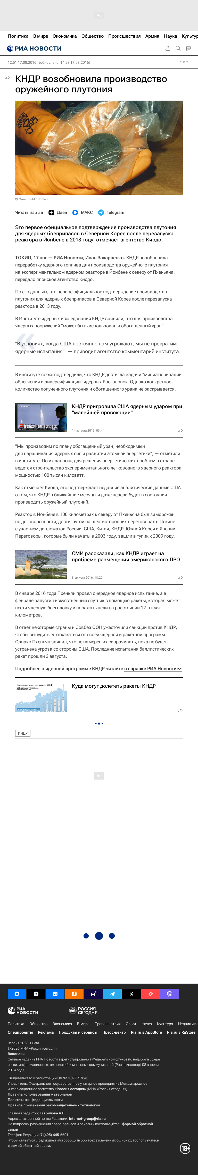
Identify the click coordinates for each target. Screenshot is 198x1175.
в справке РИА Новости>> (153, 668)
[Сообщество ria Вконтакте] (55, 994)
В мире (83, 1024)
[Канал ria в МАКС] (17, 994)
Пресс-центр (114, 1032)
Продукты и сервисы (78, 1032)
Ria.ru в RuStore (181, 1032)
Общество (38, 1024)
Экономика (62, 1024)
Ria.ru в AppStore (146, 1032)
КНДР (23, 733)
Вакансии (16, 1054)
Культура (165, 1024)
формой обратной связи (29, 1146)
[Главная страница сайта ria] (33, 48)
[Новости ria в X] (131, 994)
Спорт (131, 1024)
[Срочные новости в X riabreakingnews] (150, 994)
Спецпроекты (20, 1032)
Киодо (86, 279)
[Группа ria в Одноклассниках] (74, 994)
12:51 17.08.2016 (22, 62)
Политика (16, 1024)
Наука (147, 1024)
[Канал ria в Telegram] (112, 994)
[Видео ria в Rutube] (93, 994)
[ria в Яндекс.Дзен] (36, 994)
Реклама (46, 1032)
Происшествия (108, 1024)
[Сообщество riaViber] (169, 994)
